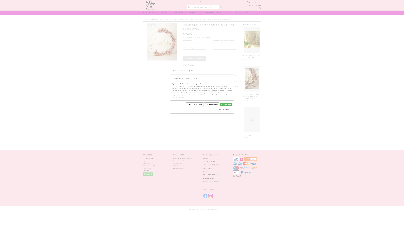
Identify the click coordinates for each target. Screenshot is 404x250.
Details (188, 78)
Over (195, 78)
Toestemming (178, 78)
